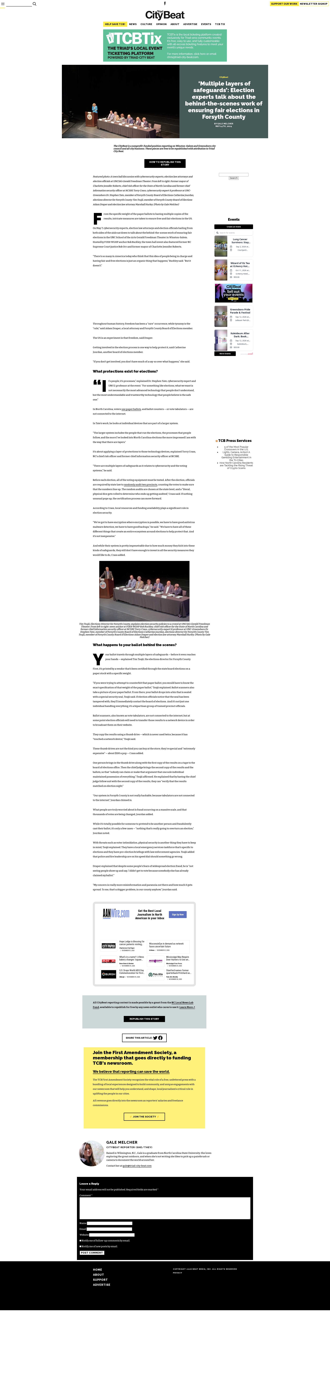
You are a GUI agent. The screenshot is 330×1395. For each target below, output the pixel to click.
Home (97, 1269)
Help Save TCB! (115, 24)
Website (84, 1234)
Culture (146, 24)
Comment (86, 1195)
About (175, 24)
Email (83, 1229)
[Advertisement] (233, 510)
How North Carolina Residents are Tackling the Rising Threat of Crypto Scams (236, 465)
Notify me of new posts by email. (100, 1246)
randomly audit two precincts (140, 484)
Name (83, 1223)
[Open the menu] (2, 4)
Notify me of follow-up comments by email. (106, 1240)
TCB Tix (220, 24)
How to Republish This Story (165, 163)
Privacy (177, 1273)
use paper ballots (131, 409)
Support (284, 3)
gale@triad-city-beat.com (137, 1165)
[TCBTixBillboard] (165, 60)
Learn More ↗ (187, 1007)
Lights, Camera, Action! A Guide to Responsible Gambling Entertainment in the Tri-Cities (236, 456)
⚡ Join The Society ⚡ (144, 1116)
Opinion (161, 24)
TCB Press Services (235, 441)
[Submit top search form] (34, 3)
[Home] (165, 15)
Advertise (190, 24)
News (133, 24)
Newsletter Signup (313, 3)
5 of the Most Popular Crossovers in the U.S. (236, 448)
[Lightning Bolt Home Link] (165, 4)
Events (206, 24)
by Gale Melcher (223, 124)
